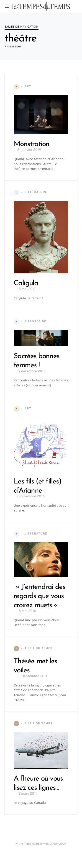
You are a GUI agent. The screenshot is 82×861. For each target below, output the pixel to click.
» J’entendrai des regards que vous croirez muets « (39, 596)
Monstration (31, 144)
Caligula (26, 283)
